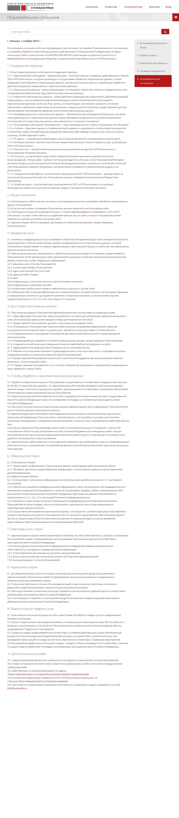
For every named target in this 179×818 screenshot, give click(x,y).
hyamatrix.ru (99, 211)
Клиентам (111, 6)
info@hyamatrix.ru (17, 688)
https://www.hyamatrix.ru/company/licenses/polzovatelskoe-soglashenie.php (48, 674)
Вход (168, 6)
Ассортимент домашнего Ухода (153, 45)
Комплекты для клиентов (153, 63)
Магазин (155, 6)
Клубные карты (148, 55)
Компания (92, 6)
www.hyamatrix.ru (17, 58)
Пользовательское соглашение (150, 81)
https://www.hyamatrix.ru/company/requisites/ (43, 681)
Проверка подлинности (152, 71)
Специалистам (133, 6)
